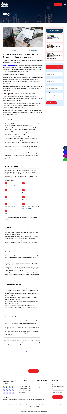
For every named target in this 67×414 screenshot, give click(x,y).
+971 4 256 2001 (40, 389)
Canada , (24, 399)
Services (26, 4)
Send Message (51, 102)
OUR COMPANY (20, 4)
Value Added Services (41, 404)
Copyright (30, 406)
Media (9, 18)
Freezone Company (30, 404)
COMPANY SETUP (33, 4)
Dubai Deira (5, 399)
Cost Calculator (58, 4)
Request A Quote (33, 371)
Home (16, 4)
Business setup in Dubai (9, 65)
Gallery (49, 404)
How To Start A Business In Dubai (18, 352)
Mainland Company (20, 404)
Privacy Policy (36, 406)
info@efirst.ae (40, 387)
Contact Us (50, 4)
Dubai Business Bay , (30, 399)
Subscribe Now (57, 397)
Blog (12, 18)
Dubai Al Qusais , (12, 399)
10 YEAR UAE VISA (40, 4)
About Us (12, 404)
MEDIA (45, 4)
